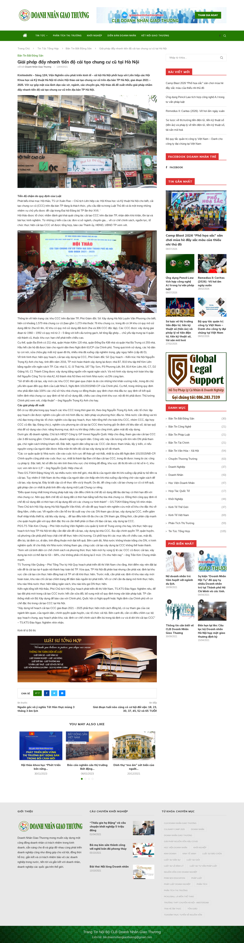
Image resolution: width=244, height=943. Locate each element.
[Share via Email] (62, 693)
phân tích (202, 884)
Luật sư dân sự (172, 860)
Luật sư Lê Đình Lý (173, 866)
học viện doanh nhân (175, 847)
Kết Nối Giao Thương (155, 35)
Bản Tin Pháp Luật (197, 434)
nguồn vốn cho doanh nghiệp (180, 872)
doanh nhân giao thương (178, 835)
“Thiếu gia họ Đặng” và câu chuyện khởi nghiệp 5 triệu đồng (108, 826)
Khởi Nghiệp (94, 35)
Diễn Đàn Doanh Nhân (122, 35)
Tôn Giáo (192, 909)
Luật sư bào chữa (212, 854)
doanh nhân (197, 829)
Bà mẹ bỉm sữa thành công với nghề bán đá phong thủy (108, 846)
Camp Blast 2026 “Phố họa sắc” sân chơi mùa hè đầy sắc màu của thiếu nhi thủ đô (194, 239)
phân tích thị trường (176, 890)
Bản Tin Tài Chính (197, 442)
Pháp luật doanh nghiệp (177, 884)
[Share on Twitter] (54, 693)
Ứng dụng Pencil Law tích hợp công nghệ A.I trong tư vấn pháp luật (180, 283)
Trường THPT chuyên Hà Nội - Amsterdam (186, 903)
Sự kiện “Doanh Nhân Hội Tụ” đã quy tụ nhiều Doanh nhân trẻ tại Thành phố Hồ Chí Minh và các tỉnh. (212, 583)
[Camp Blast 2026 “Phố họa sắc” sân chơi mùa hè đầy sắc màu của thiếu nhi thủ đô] (196, 210)
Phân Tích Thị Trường (67, 35)
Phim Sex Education (174, 878)
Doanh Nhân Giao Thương (38, 67)
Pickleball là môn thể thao (179, 896)
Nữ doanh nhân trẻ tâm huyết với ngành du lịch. (179, 579)
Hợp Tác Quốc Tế (197, 490)
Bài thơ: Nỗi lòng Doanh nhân (109, 866)
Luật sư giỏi (193, 860)
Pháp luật (196, 878)
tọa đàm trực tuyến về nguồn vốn (183, 915)
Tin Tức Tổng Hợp (48, 48)
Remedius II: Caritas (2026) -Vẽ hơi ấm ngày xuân (195, 110)
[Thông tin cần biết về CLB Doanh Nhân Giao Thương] (180, 611)
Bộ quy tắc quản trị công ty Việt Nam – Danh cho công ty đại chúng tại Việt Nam (212, 327)
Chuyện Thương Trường (197, 458)
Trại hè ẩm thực (172, 909)
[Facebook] (220, 36)
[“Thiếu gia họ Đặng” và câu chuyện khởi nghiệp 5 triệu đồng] (143, 828)
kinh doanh (170, 854)
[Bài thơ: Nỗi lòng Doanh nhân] (143, 872)
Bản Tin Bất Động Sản (79, 48)
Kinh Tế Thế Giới (197, 507)
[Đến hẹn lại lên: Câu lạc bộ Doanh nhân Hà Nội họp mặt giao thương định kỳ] (212, 611)
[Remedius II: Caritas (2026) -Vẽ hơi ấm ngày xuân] (212, 263)
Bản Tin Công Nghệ (197, 426)
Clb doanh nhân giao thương (180, 823)
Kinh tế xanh (189, 854)
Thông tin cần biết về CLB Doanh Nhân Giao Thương (180, 629)
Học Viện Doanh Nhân (197, 482)
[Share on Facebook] (46, 693)
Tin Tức (40, 35)
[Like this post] (39, 693)
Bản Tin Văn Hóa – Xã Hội (197, 450)
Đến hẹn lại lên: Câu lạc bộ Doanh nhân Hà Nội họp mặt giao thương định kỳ (211, 631)
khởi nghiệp (199, 847)
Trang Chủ (24, 48)
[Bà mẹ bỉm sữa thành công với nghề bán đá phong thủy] (143, 850)
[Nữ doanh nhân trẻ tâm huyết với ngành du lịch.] (180, 562)
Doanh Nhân (197, 474)
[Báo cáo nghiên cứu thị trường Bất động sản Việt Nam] (87, 745)
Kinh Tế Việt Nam (197, 515)
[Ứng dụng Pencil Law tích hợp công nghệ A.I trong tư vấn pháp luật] (180, 263)
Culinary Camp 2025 (174, 829)
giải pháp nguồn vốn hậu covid (181, 841)
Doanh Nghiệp (197, 466)
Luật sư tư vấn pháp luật (203, 866)
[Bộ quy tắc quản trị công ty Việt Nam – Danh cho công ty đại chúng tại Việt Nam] (212, 307)
